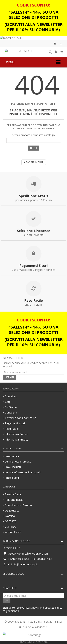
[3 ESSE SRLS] (25, 52)
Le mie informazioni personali (23, 472)
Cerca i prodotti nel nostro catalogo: (33, 135)
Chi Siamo (11, 407)
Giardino (10, 516)
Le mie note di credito (18, 461)
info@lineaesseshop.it (24, 564)
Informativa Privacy (16, 439)
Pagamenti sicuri (15, 423)
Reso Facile (12, 428)
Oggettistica (12, 510)
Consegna (11, 412)
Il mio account (12, 448)
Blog (55, 44)
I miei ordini (12, 456)
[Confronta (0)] (61, 44)
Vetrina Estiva (13, 532)
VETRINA (10, 526)
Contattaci (11, 396)
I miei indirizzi (13, 467)
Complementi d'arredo (18, 505)
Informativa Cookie (16, 434)
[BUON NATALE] (33, 38)
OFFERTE (10, 521)
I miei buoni (12, 477)
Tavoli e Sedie (13, 494)
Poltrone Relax (14, 499)
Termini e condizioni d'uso (20, 418)
